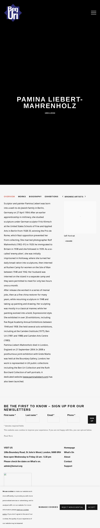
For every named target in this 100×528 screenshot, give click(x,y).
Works (22, 196)
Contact (68, 461)
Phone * (71, 415)
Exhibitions (51, 196)
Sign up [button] (92, 419)
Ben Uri (13, 13)
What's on (35, 461)
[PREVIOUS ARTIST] (62, 196)
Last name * (31, 415)
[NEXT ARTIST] (85, 196)
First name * (10, 415)
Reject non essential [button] (72, 507)
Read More (8, 436)
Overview (9, 196)
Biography (35, 196)
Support (68, 466)
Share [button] (69, 241)
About (67, 457)
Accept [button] (91, 507)
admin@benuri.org (13, 466)
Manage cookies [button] (48, 507)
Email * (50, 415)
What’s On (69, 452)
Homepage (69, 447)
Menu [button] (92, 13)
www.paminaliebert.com (35, 376)
